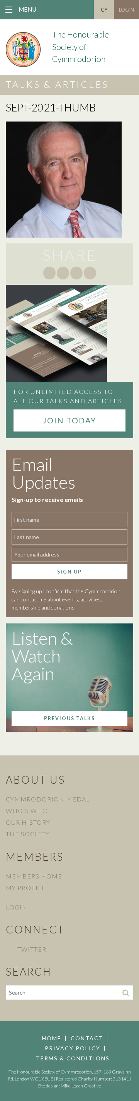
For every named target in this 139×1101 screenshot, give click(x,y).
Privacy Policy (72, 1048)
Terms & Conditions (73, 1058)
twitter (31, 949)
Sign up (69, 572)
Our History (28, 822)
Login (126, 10)
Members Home (34, 876)
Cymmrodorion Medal (48, 799)
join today (69, 420)
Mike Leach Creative (81, 1086)
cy (104, 10)
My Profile (26, 887)
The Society (27, 833)
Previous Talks (69, 718)
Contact (87, 1038)
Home (51, 1038)
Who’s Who (27, 810)
